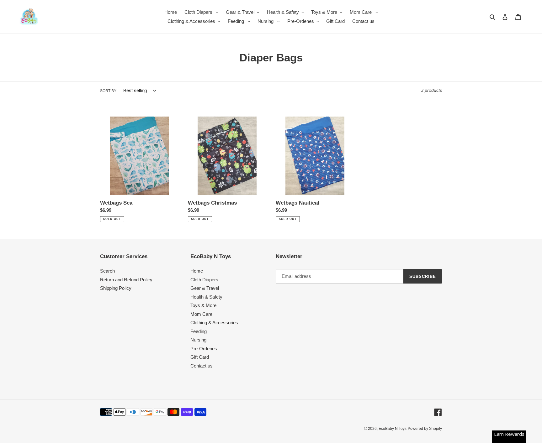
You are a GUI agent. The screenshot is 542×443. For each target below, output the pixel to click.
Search (107, 271)
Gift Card (199, 357)
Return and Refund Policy (126, 279)
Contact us (201, 365)
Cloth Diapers (204, 279)
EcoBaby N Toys (392, 428)
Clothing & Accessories (214, 322)
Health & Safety (206, 297)
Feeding (198, 331)
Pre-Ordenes (203, 348)
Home (196, 271)
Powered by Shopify (425, 428)
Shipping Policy (115, 288)
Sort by (108, 91)
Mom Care (201, 314)
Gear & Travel (204, 288)
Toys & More (203, 305)
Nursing (198, 339)
